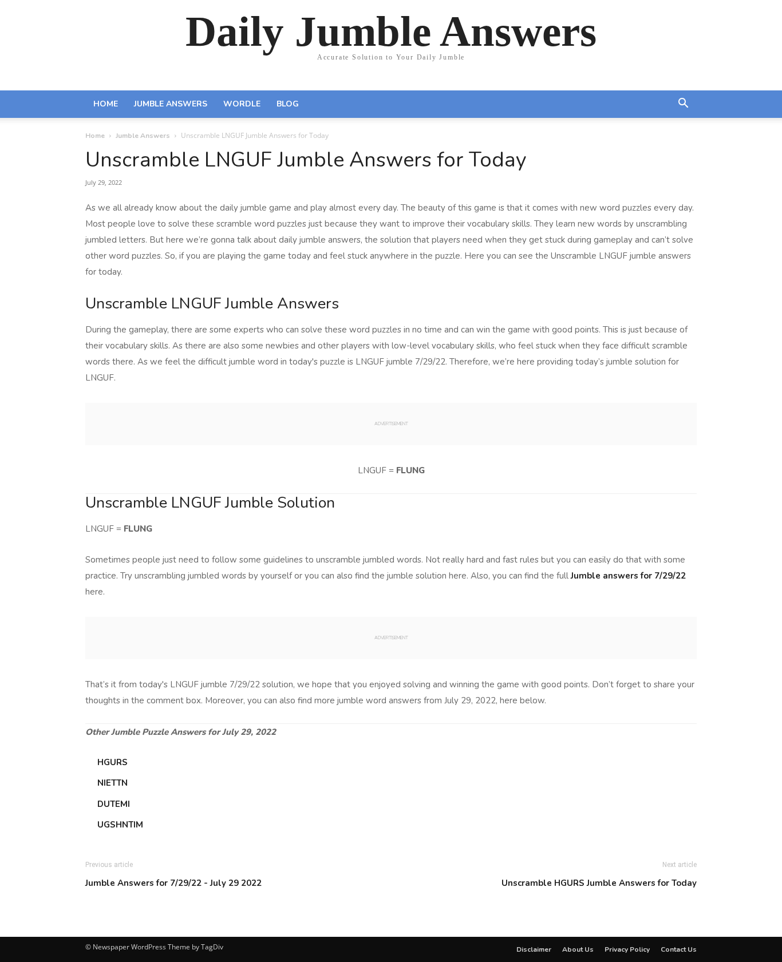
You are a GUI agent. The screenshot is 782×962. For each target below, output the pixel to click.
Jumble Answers (170, 103)
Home (105, 103)
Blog (288, 103)
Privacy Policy (627, 949)
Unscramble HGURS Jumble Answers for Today (599, 883)
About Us (578, 949)
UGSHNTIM (120, 824)
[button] (683, 104)
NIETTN (112, 783)
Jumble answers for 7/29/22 (628, 575)
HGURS (112, 762)
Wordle (241, 103)
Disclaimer (533, 949)
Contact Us (679, 949)
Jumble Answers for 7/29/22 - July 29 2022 (173, 883)
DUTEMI (113, 804)
